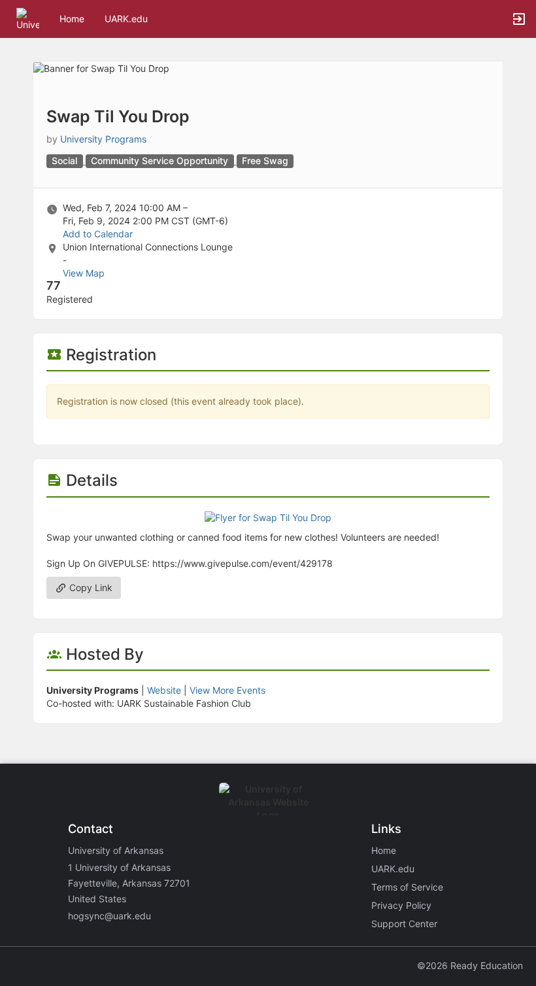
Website (164, 690)
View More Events (227, 690)
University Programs (103, 138)
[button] (27, 18)
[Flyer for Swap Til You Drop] (268, 516)
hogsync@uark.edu (109, 915)
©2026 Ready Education (470, 965)
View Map (84, 273)
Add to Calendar (98, 233)
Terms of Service (407, 886)
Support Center (404, 923)
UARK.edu (126, 18)
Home (383, 850)
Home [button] (71, 18)
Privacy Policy (401, 905)
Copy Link (89, 587)
